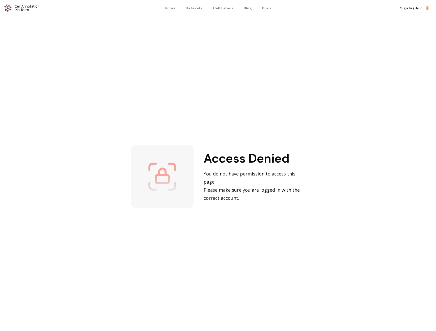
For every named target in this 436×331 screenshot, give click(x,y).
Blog (248, 8)
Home (170, 8)
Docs (266, 8)
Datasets (194, 8)
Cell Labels (223, 8)
